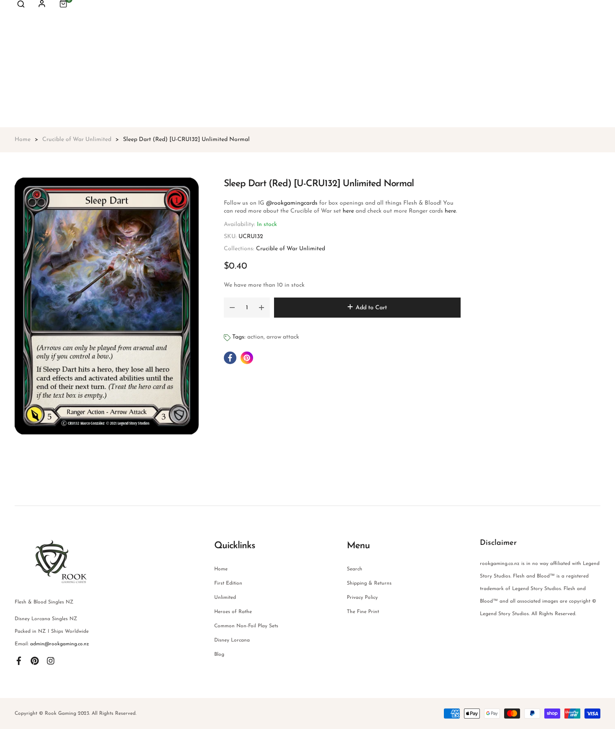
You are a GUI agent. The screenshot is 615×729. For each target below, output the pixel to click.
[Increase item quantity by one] (261, 308)
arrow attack (282, 337)
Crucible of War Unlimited (290, 249)
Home (221, 569)
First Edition (228, 583)
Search (354, 569)
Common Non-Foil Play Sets (246, 626)
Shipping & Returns (369, 583)
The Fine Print (363, 611)
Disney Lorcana (232, 640)
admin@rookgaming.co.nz (59, 644)
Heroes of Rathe (233, 611)
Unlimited (225, 597)
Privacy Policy (362, 597)
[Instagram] (50, 660)
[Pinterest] (35, 660)
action (255, 337)
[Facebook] (19, 660)
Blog (219, 654)
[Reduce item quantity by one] (232, 308)
